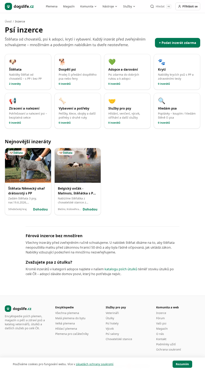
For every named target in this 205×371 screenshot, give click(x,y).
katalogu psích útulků (121, 269)
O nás (160, 334)
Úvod (8, 21)
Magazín (69, 6)
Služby (127, 6)
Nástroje (108, 6)
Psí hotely (112, 323)
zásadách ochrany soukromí (94, 364)
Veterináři (112, 313)
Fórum (160, 318)
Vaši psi (161, 323)
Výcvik (110, 328)
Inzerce (161, 313)
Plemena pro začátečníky (71, 334)
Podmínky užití (166, 344)
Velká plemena (65, 323)
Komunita (86, 6)
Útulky (110, 318)
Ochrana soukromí (168, 349)
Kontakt (161, 339)
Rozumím (182, 364)
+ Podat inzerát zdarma (177, 43)
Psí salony (112, 334)
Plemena (51, 6)
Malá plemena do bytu (70, 318)
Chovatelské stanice (119, 339)
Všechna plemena (67, 313)
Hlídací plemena (66, 328)
